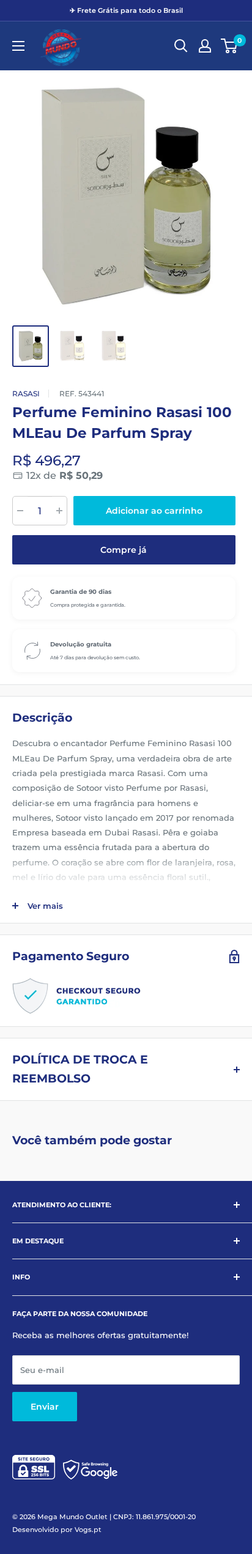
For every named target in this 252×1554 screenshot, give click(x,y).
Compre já (123, 549)
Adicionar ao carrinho (154, 510)
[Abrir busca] (181, 46)
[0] (229, 46)
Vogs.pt (88, 1529)
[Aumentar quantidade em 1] (59, 511)
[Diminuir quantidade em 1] (20, 511)
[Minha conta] (205, 46)
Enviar (45, 1406)
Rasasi (26, 393)
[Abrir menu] (18, 46)
